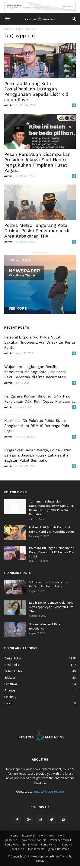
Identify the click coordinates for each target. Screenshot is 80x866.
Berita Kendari (49, 844)
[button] (74, 19)
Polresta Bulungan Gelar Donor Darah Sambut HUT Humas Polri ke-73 (52, 552)
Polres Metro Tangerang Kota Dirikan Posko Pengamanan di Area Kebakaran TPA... (36, 231)
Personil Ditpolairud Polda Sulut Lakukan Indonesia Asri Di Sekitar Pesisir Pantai (40, 342)
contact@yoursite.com (48, 791)
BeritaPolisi (30, 844)
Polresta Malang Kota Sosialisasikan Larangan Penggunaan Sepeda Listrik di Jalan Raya (37, 91)
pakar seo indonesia (34, 840)
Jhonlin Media (36, 849)
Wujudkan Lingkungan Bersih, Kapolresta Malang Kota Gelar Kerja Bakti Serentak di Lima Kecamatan (35, 372)
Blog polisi (28, 835)
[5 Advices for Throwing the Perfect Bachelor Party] (15, 587)
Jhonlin (62, 835)
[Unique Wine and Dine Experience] (15, 629)
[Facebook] (17, 820)
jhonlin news (46, 835)
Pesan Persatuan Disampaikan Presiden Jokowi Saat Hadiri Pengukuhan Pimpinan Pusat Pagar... (37, 162)
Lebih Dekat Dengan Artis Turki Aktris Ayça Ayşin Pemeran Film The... (51, 607)
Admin (8, 105)
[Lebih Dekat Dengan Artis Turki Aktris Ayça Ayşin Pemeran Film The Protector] (15, 607)
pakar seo (11, 840)
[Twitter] (51, 820)
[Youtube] (63, 820)
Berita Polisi (12, 844)
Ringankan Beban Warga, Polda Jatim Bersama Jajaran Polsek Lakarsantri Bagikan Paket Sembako (37, 455)
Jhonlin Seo (17, 849)
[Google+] (28, 820)
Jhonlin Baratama (58, 849)
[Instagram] (40, 820)
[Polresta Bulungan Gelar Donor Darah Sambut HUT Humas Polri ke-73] (15, 553)
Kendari (67, 844)
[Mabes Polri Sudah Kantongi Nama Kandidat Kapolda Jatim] (15, 532)
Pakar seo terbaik (60, 840)
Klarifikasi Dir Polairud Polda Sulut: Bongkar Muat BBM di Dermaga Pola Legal (36, 425)
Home (8, 29)
